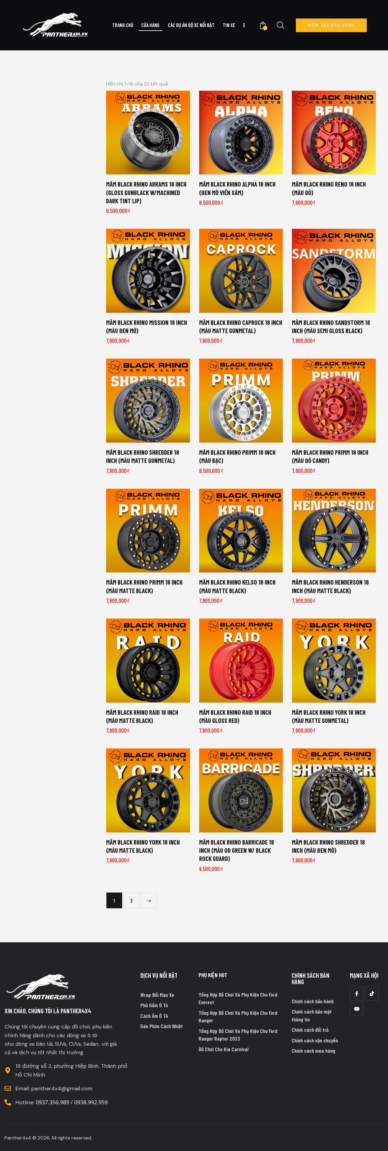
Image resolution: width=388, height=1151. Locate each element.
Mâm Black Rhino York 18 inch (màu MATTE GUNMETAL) (329, 716)
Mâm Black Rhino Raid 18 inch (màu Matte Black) (142, 716)
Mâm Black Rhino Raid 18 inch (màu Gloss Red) (235, 716)
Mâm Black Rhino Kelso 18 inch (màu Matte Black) (237, 586)
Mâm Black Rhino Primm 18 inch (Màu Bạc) (237, 456)
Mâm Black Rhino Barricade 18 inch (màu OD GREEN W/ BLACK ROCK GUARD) (236, 850)
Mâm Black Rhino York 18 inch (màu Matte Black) (143, 846)
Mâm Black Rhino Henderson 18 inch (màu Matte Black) (330, 586)
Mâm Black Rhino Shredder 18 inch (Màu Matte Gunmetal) (142, 456)
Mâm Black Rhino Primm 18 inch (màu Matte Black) (144, 586)
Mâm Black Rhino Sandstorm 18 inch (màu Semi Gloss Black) (331, 326)
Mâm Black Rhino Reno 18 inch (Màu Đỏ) (329, 188)
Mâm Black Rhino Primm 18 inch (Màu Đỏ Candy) (330, 456)
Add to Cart (151, 168)
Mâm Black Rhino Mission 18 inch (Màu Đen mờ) (146, 326)
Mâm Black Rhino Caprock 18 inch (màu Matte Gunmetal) (240, 326)
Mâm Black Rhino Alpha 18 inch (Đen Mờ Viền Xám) (237, 188)
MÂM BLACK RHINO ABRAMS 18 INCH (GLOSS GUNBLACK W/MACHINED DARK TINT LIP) (146, 192)
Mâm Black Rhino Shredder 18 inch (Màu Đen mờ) (328, 846)
